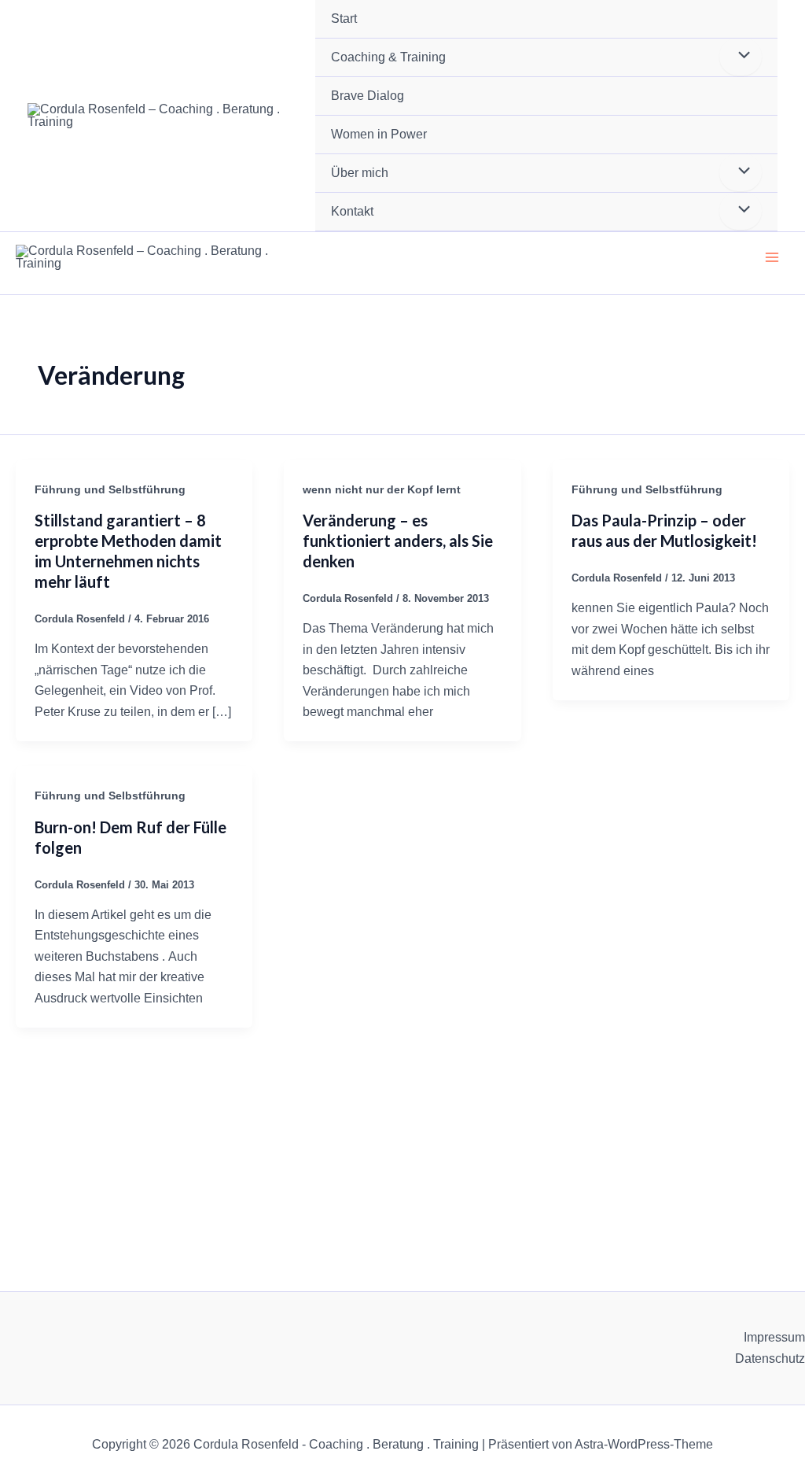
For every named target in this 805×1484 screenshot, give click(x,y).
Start (344, 18)
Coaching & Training (388, 57)
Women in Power (379, 134)
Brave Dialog (367, 95)
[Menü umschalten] (740, 57)
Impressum (774, 1337)
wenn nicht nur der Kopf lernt (382, 489)
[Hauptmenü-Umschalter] (772, 257)
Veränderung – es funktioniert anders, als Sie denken (398, 540)
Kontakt (352, 211)
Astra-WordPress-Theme (644, 1444)
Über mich (359, 172)
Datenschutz (770, 1358)
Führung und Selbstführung (110, 489)
